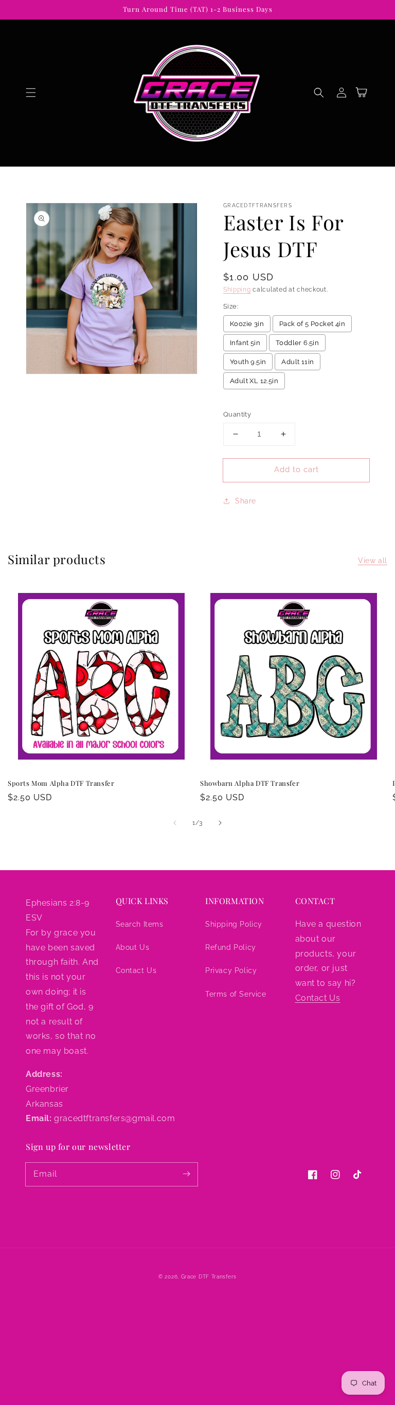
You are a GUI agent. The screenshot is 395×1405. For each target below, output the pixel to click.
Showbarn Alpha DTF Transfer (249, 783)
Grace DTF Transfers (209, 1277)
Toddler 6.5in (297, 343)
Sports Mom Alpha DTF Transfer (61, 783)
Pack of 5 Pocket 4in (312, 324)
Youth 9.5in (248, 362)
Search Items (140, 924)
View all (372, 560)
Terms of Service (235, 994)
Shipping (237, 289)
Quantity (237, 414)
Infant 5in (245, 343)
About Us (133, 947)
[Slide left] (175, 823)
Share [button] (245, 501)
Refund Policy (230, 947)
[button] (31, 92)
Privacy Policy (231, 970)
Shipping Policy (233, 924)
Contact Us (136, 970)
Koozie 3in (247, 324)
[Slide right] (220, 823)
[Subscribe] (186, 1174)
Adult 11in (297, 362)
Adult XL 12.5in (254, 381)
